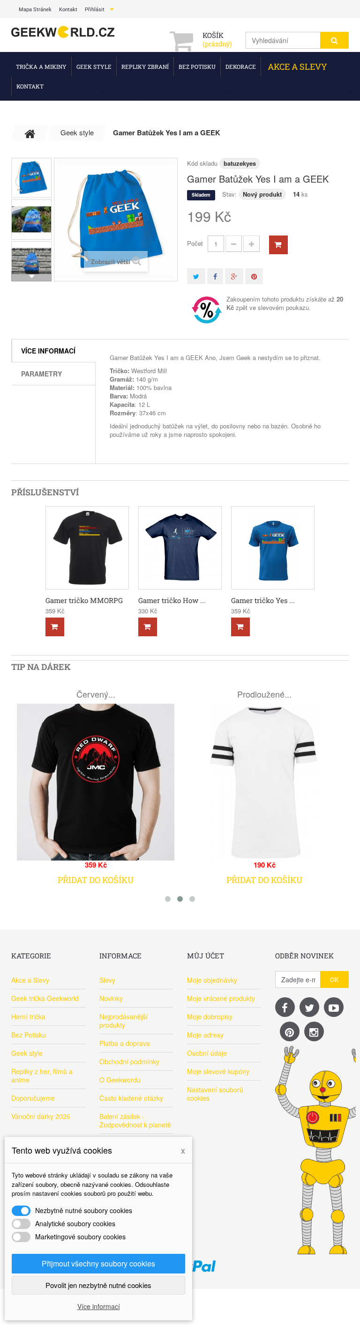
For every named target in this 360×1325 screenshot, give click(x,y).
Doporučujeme (33, 1098)
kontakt (68, 10)
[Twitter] (309, 1007)
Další (31, 276)
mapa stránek (35, 10)
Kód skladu (202, 163)
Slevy (107, 980)
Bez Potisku (197, 66)
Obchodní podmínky (129, 1061)
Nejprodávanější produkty (123, 1021)
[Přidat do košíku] (54, 627)
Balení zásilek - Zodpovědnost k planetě (135, 1120)
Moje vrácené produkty (221, 998)
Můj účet (205, 955)
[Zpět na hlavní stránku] (30, 132)
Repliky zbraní (145, 66)
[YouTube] (334, 1007)
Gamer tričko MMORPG (84, 600)
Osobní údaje (207, 1053)
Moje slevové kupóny (218, 1071)
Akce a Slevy (297, 66)
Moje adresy (205, 1034)
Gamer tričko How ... (172, 600)
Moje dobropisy (209, 1016)
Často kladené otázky (131, 1098)
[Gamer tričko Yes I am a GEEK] (273, 547)
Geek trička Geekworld (45, 998)
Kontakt (30, 86)
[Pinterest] (290, 1031)
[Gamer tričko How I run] (180, 547)
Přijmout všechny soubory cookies (98, 1263)
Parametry (41, 373)
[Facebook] (285, 1007)
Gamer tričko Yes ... (263, 600)
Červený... (95, 694)
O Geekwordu (120, 1079)
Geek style (94, 66)
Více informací (48, 350)
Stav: (229, 194)
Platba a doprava (124, 1043)
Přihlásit (95, 10)
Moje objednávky (212, 980)
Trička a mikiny (41, 66)
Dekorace (240, 66)
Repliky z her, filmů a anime (42, 1075)
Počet (195, 243)
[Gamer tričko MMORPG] (87, 547)
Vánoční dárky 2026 (40, 1116)
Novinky (111, 998)
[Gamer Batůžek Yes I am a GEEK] (31, 178)
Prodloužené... (264, 694)
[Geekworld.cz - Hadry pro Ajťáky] (62, 33)
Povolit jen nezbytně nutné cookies (98, 1285)
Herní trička (28, 1016)
